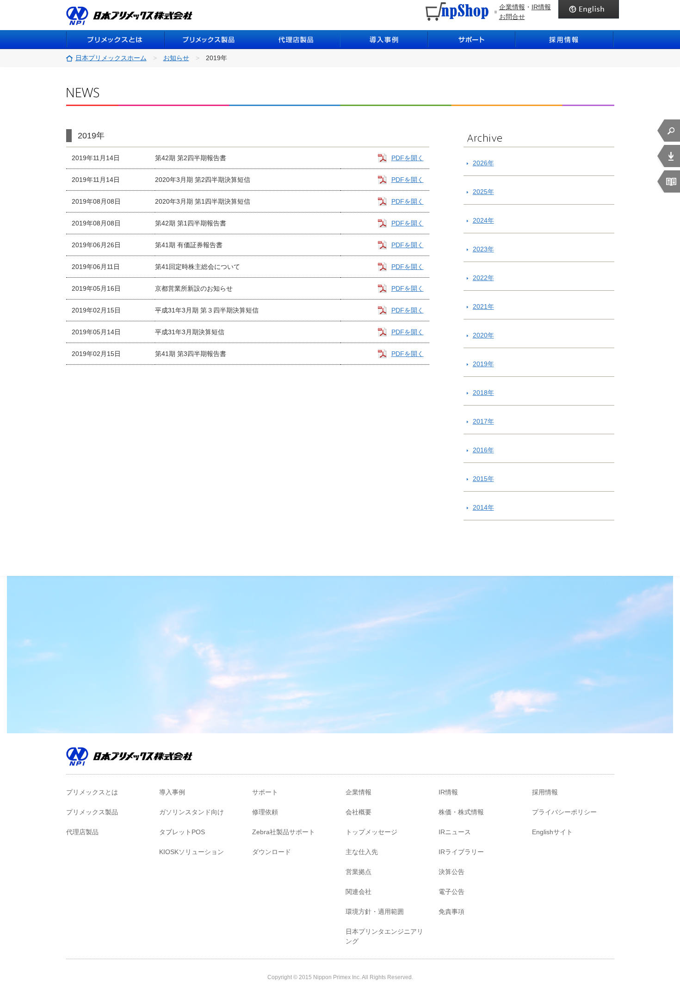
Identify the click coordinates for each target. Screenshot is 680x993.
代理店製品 (82, 832)
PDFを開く (407, 158)
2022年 (483, 277)
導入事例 (384, 39)
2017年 (483, 421)
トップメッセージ (371, 832)
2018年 (483, 392)
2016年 (483, 450)
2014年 (483, 507)
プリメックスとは (115, 39)
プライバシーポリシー (564, 812)
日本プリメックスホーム (111, 58)
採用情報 (564, 39)
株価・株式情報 (461, 812)
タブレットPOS (182, 832)
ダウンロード (271, 852)
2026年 (483, 163)
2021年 (483, 306)
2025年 (483, 191)
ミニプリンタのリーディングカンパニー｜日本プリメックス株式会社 (129, 15)
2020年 (483, 335)
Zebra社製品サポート (283, 832)
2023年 (483, 249)
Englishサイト (552, 832)
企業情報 (512, 7)
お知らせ (176, 58)
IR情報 (541, 7)
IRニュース (455, 832)
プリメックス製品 (92, 812)
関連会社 (358, 891)
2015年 (483, 478)
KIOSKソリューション (191, 852)
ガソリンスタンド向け (191, 812)
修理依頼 (265, 812)
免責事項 (451, 911)
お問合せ (512, 16)
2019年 (483, 364)
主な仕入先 (362, 852)
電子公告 (451, 891)
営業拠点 (358, 871)
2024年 (483, 220)
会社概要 (358, 812)
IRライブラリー (461, 852)
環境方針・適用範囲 (375, 911)
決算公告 (451, 871)
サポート (472, 39)
